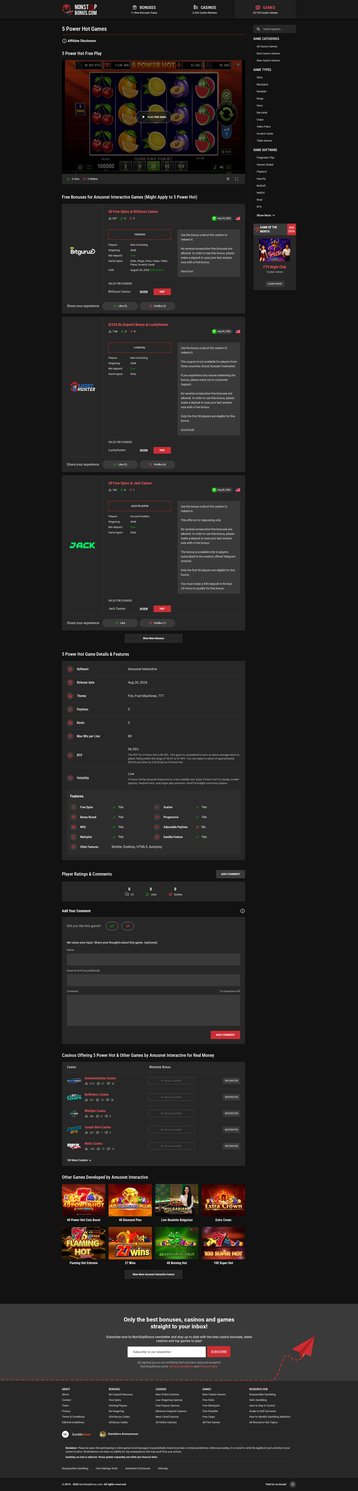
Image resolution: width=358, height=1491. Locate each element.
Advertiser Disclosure (137, 1468)
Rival (259, 199)
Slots (260, 77)
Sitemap (163, 1468)
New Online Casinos (167, 1394)
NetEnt (261, 192)
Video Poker (264, 126)
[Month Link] (274, 257)
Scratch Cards (265, 133)
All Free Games (211, 1422)
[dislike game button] (128, 926)
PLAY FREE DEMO (157, 116)
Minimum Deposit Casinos (171, 1411)
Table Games (264, 140)
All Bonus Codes (118, 1422)
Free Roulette (210, 1411)
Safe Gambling (258, 1400)
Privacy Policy (209, 1366)
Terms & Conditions (181, 1366)
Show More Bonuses (153, 638)
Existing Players (118, 1405)
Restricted (231, 1080)
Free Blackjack (211, 1405)
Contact (66, 1400)
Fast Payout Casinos (168, 1405)
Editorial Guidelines (73, 1422)
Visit (162, 291)
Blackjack (262, 84)
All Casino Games (267, 46)
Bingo (260, 98)
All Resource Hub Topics (263, 1422)
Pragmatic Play (265, 157)
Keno (260, 105)
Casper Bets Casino (98, 1127)
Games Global (265, 164)
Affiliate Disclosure (82, 41)
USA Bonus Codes (119, 1416)
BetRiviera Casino (97, 1094)
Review (144, 291)
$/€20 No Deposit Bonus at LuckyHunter (138, 324)
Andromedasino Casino (100, 1078)
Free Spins (115, 1400)
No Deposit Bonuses (121, 1394)
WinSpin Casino (95, 1111)
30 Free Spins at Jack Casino (130, 483)
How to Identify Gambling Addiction (269, 1416)
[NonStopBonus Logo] (79, 9)
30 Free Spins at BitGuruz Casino (133, 211)
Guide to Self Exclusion (262, 1411)
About (65, 1394)
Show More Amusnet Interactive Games (153, 1274)
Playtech (262, 171)
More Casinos (77, 1160)
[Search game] (258, 29)
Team (65, 1405)
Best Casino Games (268, 53)
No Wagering (116, 1411)
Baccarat (262, 112)
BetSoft (261, 185)
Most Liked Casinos (167, 1416)
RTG (259, 206)
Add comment (230, 874)
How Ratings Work (107, 1468)
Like (122, 305)
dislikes (93, 179)
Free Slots (208, 1400)
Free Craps (208, 1416)
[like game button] (112, 926)
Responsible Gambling (262, 1394)
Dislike (159, 305)
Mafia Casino (93, 1143)
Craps (260, 119)
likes (75, 179)
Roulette (261, 91)
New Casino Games (268, 60)
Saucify (261, 178)
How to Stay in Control (262, 1405)
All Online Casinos (166, 1422)
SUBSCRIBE (219, 1352)
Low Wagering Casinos (169, 1400)
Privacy (66, 1411)
